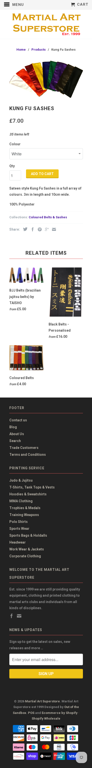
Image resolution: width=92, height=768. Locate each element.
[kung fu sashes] (46, 79)
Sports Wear (19, 529)
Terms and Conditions (27, 455)
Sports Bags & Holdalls (28, 535)
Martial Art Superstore (42, 701)
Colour (15, 144)
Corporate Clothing (25, 556)
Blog (13, 427)
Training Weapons (24, 515)
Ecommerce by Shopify (60, 713)
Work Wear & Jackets (26, 549)
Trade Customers (24, 448)
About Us (16, 434)
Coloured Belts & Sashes (48, 217)
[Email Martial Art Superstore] (19, 616)
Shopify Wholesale (46, 718)
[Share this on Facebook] (31, 229)
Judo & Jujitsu (21, 480)
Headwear (17, 542)
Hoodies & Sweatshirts (28, 494)
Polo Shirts (18, 522)
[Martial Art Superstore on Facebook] (11, 616)
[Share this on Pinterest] (38, 229)
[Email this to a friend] (53, 229)
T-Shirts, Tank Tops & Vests (32, 487)
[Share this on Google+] (45, 229)
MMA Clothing (21, 501)
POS (31, 713)
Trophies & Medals (24, 508)
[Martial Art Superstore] (46, 24)
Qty (12, 166)
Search (15, 441)
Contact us (18, 420)
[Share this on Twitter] (24, 229)
